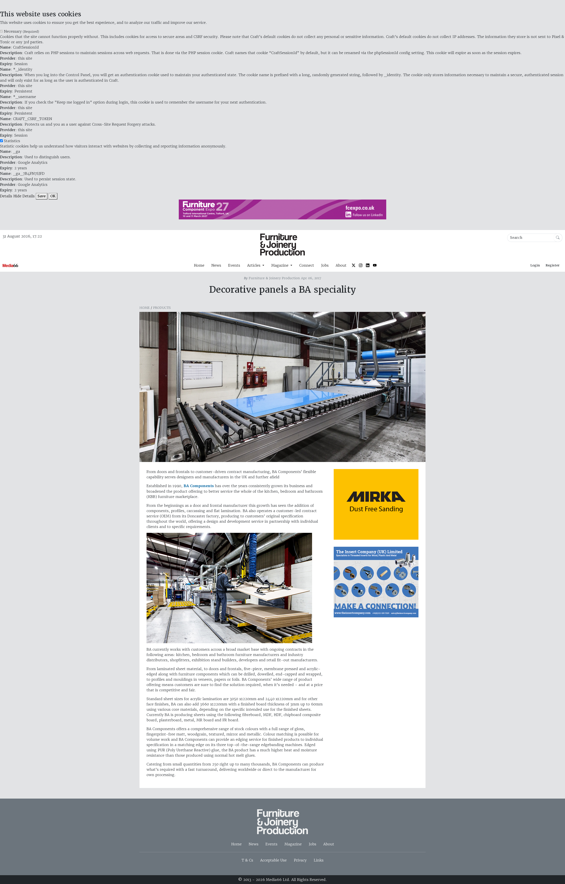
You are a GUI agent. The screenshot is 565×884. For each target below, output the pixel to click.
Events (234, 265)
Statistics (12, 141)
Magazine (293, 844)
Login (535, 265)
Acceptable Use (273, 860)
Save (42, 196)
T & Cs (247, 860)
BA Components (199, 486)
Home (199, 265)
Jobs (325, 265)
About (341, 265)
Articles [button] (254, 265)
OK (53, 196)
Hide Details (24, 196)
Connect (306, 265)
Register (552, 265)
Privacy (300, 860)
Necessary (21, 31)
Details (6, 196)
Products (162, 308)
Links (319, 860)
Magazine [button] (280, 265)
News (216, 265)
